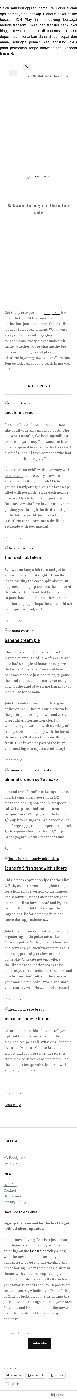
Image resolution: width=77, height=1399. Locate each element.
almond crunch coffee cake (31, 780)
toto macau (14, 475)
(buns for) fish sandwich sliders (36, 868)
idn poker (52, 312)
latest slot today (42, 1251)
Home (63, 77)
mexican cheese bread (27, 1019)
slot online (17, 709)
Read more (13, 538)
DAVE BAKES (38, 196)
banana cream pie (22, 640)
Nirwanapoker (16, 942)
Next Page (13, 1105)
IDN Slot (37, 77)
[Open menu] (13, 73)
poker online (67, 14)
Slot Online (51, 77)
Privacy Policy (15, 1202)
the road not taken (23, 558)
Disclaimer (13, 1196)
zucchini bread (19, 413)
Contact (10, 1190)
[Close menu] (27, 67)
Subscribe (39, 1343)
